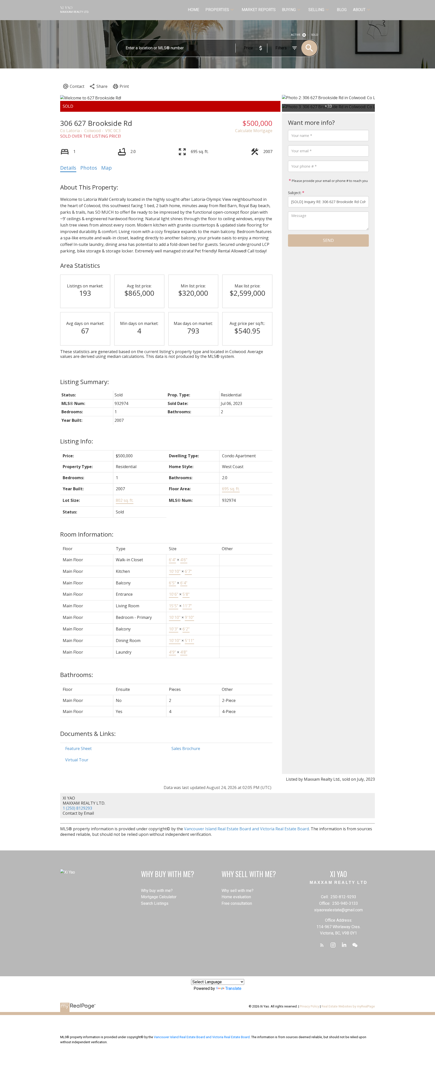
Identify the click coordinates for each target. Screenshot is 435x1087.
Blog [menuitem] (342, 9)
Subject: (294, 192)
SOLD (314, 34)
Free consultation (237, 903)
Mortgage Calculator (158, 896)
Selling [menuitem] (316, 9)
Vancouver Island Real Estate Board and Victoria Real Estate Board (246, 829)
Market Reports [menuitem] (259, 9)
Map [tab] (106, 167)
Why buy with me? (157, 890)
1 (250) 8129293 (77, 808)
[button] (321, 945)
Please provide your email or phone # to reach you (329, 180)
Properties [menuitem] (217, 9)
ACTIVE (295, 34)
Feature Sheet (78, 748)
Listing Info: (76, 441)
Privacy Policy (309, 1006)
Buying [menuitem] (289, 9)
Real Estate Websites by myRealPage (348, 1006)
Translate (233, 988)
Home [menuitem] (193, 9)
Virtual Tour (76, 760)
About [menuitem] (359, 9)
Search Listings (154, 903)
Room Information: (87, 534)
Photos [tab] (88, 167)
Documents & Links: (88, 733)
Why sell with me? (237, 890)
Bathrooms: (76, 674)
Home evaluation (236, 896)
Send (328, 240)
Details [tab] (68, 167)
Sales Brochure (185, 748)
